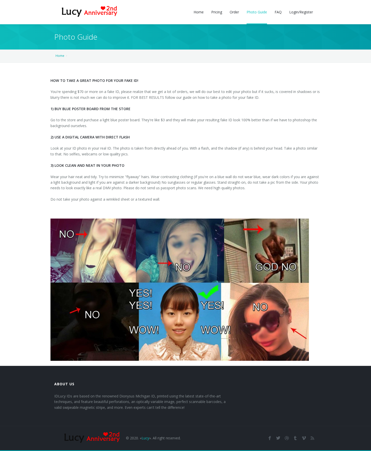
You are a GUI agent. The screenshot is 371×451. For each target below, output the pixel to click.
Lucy (145, 438)
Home (60, 56)
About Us (64, 384)
